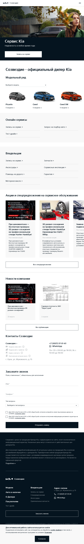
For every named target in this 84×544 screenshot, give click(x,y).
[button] (37, 33)
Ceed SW (64, 104)
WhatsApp (61, 498)
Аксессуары (35, 498)
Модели (9, 488)
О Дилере (10, 497)
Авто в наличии (13, 492)
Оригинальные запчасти (40, 501)
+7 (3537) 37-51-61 (57, 343)
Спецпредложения (38, 495)
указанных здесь (20, 413)
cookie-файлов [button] (56, 530)
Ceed (35, 104)
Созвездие (11, 343)
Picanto (9, 104)
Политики (48, 532)
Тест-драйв (10, 506)
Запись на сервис (37, 492)
